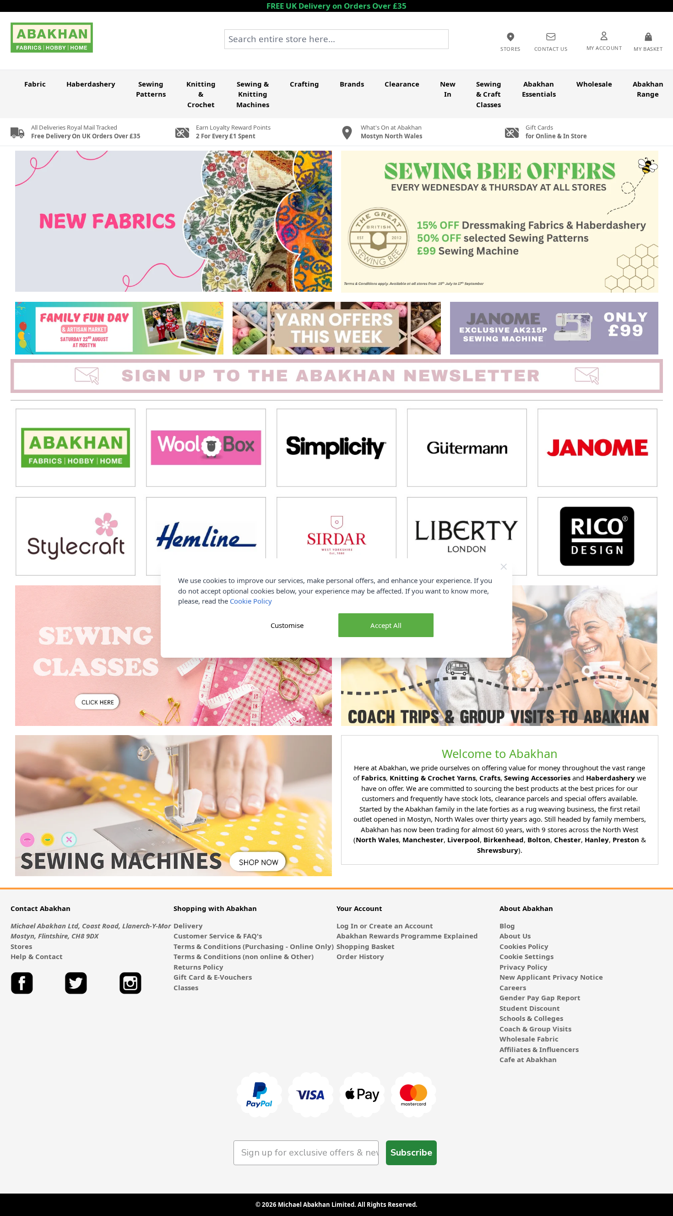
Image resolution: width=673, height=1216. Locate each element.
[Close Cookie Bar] (504, 567)
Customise (287, 625)
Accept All (386, 625)
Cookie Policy (251, 600)
